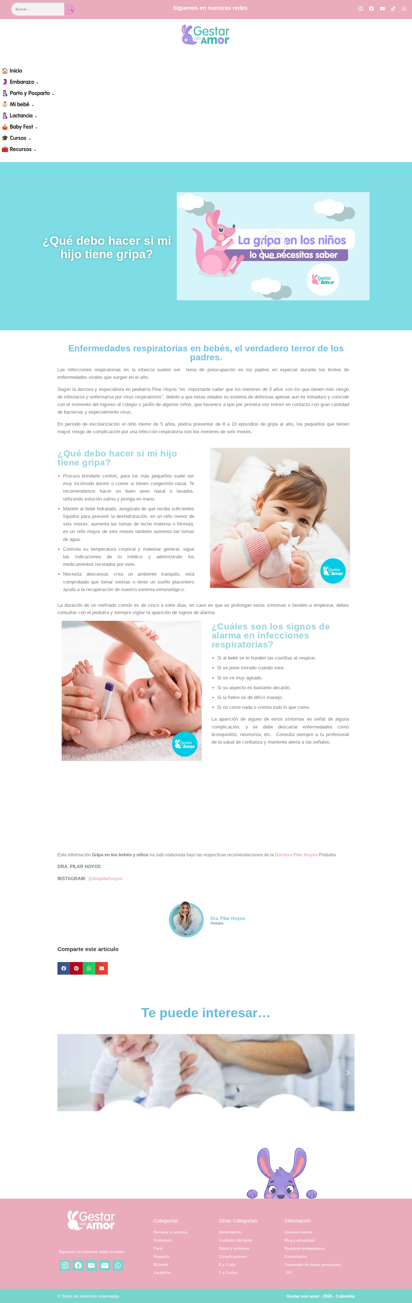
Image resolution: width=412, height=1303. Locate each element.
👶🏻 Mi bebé (17, 105)
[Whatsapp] (404, 8)
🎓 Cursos (16, 138)
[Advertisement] (209, 806)
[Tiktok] (393, 8)
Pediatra (216, 923)
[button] (273, 246)
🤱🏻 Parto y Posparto (28, 93)
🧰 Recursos (19, 150)
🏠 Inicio (11, 71)
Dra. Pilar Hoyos (227, 918)
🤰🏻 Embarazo (20, 82)
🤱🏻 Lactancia (19, 116)
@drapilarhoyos (105, 878)
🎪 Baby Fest (19, 127)
